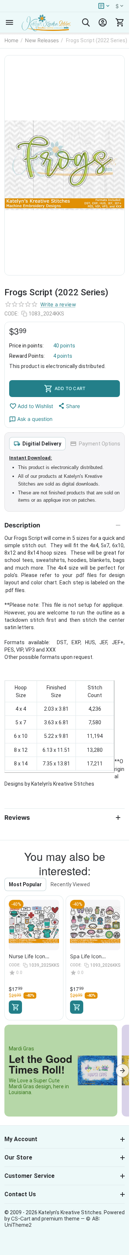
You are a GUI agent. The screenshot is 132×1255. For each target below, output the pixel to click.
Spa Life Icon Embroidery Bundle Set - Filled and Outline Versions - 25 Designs (95, 956)
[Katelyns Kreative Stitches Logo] (46, 22)
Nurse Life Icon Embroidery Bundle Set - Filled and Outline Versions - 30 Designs (34, 956)
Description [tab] (22, 525)
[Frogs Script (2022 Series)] (64, 165)
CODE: (11, 314)
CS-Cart (20, 1218)
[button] (69, 406)
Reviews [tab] (17, 817)
